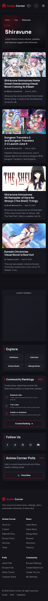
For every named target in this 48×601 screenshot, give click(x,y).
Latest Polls (7, 563)
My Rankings (31, 577)
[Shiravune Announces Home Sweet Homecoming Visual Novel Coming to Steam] (24, 64)
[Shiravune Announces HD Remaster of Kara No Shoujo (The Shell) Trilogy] (24, 178)
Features (30, 547)
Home (7, 20)
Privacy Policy (8, 538)
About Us (6, 525)
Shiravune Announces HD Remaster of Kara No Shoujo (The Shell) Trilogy (21, 198)
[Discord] (38, 445)
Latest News (31, 525)
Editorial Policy (8, 534)
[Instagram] (23, 445)
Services (6, 543)
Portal (4, 595)
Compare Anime (9, 577)
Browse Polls (7, 567)
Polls (12, 595)
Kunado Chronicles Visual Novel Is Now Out (19, 253)
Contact (5, 529)
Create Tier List (33, 572)
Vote (41, 458)
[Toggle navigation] (43, 5)
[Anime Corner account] (36, 5)
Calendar (34, 357)
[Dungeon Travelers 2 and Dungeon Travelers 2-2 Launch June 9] (24, 121)
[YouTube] (30, 445)
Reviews (30, 538)
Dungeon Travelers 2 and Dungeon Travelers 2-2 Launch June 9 (19, 141)
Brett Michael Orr (14, 148)
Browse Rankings (33, 563)
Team (4, 547)
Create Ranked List (34, 567)
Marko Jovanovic (14, 91)
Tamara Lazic (13, 259)
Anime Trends (8, 572)
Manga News (34, 366)
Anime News (13, 366)
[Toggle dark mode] (29, 5)
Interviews (30, 543)
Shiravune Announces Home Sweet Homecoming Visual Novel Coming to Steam (22, 84)
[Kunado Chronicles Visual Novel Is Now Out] (24, 235)
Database (13, 357)
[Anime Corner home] (13, 6)
